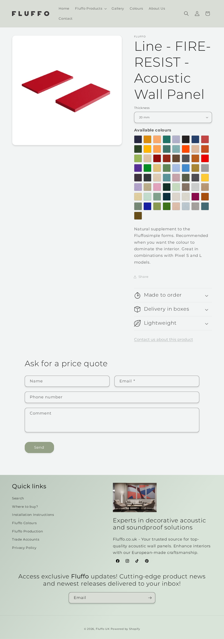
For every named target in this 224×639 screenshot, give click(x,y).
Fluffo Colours (24, 523)
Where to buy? (25, 506)
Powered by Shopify (125, 628)
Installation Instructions (33, 515)
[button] (90, 9)
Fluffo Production (27, 531)
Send (39, 447)
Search (18, 498)
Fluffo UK (103, 628)
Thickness (142, 108)
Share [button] (143, 277)
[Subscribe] (150, 598)
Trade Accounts (25, 539)
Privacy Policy (24, 548)
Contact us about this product (163, 339)
